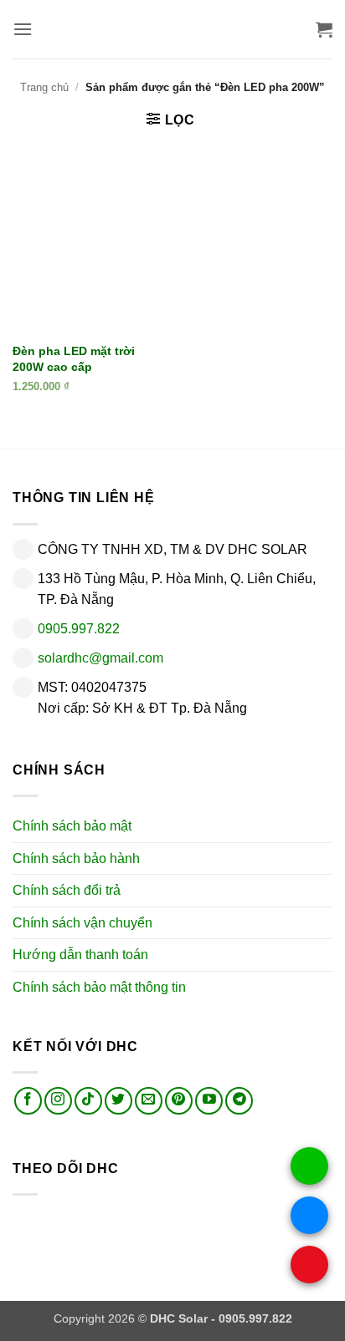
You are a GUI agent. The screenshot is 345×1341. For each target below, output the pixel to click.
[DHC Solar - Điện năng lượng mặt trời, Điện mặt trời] (172, 29)
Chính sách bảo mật (72, 826)
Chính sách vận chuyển (82, 923)
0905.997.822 (79, 629)
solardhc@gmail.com (100, 658)
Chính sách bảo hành (76, 858)
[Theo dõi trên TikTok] (88, 1101)
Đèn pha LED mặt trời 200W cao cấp (74, 359)
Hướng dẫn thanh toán (80, 954)
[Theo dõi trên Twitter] (118, 1101)
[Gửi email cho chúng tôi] (148, 1101)
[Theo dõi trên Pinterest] (179, 1101)
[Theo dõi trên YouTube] (209, 1101)
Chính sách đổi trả (67, 890)
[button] (23, 28)
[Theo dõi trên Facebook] (28, 1101)
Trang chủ (44, 87)
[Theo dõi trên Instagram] (58, 1101)
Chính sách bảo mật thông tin (99, 987)
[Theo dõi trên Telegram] (239, 1101)
